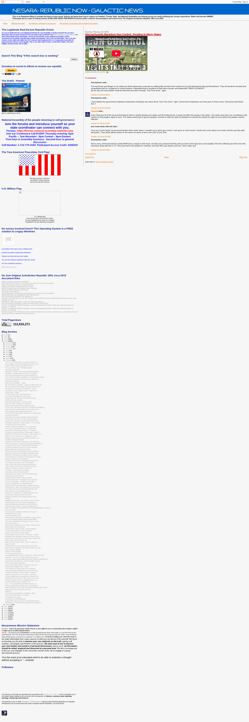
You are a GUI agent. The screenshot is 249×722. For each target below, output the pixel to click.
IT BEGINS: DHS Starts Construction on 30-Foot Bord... (22, 441)
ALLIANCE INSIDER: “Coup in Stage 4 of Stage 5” (21, 572)
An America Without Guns (13, 515)
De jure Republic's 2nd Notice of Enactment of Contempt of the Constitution (28, 293)
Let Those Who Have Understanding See (18, 394)
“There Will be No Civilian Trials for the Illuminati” (20, 568)
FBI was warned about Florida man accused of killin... (22, 586)
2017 (6, 606)
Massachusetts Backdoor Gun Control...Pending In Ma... (23, 525)
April (7, 356)
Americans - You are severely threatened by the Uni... (22, 557)
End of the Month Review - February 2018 (18, 402)
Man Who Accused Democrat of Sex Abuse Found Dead (22, 538)
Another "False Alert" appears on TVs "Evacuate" (20, 426)
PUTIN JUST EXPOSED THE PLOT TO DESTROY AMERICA (24, 407)
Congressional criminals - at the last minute (18, 477)
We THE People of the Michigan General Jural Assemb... (23, 386)
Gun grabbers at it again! (13, 597)
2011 (6, 619)
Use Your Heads (10, 510)
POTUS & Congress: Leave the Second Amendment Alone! (23, 443)
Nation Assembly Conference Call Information (18, 285)
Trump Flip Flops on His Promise (15, 424)
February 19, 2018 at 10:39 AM (100, 136)
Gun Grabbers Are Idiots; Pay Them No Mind (19, 462)
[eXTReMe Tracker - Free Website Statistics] (4, 715)
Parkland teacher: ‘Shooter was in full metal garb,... (21, 398)
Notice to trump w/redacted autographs (15, 281)
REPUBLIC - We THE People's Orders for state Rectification (22, 302)
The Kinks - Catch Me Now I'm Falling (17, 470)
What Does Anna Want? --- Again (15, 383)
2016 (6, 609)
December (9, 343)
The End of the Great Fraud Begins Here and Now (21, 479)
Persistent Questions (11, 415)
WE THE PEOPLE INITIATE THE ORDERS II (17, 297)
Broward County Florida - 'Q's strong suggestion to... (21, 506)
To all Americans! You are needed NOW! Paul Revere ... (22, 445)
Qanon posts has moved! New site (16, 540)
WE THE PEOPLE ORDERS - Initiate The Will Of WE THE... (24, 385)
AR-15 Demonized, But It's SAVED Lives (17, 582)
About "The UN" (10, 544)
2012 (6, 617)
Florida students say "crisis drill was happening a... (21, 502)
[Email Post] (106, 72)
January (8, 604)
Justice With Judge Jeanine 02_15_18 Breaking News (22, 601)
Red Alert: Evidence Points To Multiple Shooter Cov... (21, 580)
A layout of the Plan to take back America (18, 589)
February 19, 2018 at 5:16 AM (100, 123)
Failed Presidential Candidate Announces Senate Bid (21, 570)
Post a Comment (90, 153)
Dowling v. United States (31, 702)
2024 (6, 335)
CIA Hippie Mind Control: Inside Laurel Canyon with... (21, 546)
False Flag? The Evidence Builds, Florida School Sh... (22, 417)
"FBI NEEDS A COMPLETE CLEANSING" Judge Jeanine (23, 517)
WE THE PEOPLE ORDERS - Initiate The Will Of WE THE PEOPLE (25, 303)
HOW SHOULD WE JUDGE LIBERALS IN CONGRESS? (23, 413)
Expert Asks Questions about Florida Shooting (19, 405)
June (7, 352)
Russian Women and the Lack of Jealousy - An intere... (22, 534)
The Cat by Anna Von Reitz (13, 553)
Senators (8, 498)
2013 (6, 615)
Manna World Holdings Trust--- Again (16, 566)
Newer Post (89, 157)
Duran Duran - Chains (12, 392)
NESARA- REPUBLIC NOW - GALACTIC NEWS (77, 10)
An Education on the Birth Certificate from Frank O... (21, 512)
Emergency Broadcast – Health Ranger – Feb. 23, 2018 (22, 423)
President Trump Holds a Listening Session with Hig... (22, 460)
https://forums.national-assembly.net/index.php (45, 130)
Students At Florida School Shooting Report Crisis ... (21, 496)
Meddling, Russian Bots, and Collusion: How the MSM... (22, 500)
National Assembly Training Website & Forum (17, 286)
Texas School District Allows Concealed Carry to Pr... (21, 565)
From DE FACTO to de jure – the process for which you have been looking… (28, 283)
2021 (6, 337)
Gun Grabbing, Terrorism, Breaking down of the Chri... (22, 364)
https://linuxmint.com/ (9, 267)
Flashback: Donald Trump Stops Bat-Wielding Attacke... (22, 371)
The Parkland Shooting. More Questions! (18, 396)
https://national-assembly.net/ (64, 35)
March (8, 358)
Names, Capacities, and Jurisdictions (17, 459)
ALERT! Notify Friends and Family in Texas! (19, 366)
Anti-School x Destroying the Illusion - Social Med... (21, 430)
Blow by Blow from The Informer (15, 527)
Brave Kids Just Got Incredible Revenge (17, 491)
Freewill (94, 111)
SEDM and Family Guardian (14, 400)
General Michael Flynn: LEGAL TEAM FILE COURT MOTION (24, 555)
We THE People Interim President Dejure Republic (19, 288)
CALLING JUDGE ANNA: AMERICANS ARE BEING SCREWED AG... (27, 559)
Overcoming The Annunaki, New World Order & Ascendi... (23, 548)
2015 (6, 611)
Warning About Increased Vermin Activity (17, 449)
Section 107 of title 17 (51, 694)
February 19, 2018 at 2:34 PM (100, 150)
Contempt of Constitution (10, 291)
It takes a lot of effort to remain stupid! (17, 532)
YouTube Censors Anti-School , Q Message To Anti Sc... (22, 432)
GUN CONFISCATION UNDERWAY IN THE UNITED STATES (24, 377)
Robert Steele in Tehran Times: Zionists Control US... (21, 542)
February (9, 360)
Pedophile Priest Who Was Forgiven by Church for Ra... (22, 536)
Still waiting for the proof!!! (13, 513)
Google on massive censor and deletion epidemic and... (22, 438)
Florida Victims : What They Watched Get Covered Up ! (22, 487)
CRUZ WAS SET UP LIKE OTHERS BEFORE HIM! (21, 489)
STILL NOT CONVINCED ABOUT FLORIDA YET (20, 428)
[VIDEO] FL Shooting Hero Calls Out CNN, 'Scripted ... (22, 455)
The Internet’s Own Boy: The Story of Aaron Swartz (21, 419)
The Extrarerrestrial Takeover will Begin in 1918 (20, 593)
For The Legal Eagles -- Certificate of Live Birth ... (20, 481)
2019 (6, 339)
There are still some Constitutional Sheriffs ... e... (20, 411)
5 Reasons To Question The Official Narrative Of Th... (22, 493)
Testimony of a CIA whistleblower (15, 599)
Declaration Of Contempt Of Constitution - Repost (20, 388)
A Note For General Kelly (13, 551)
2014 (6, 613)
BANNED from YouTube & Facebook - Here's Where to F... (23, 434)
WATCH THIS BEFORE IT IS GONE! (17, 595)
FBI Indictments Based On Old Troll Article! (18, 531)
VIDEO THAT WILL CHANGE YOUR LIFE (18, 468)
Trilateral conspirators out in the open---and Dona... (21, 574)
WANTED (8, 591)
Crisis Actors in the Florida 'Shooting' (16, 472)
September (9, 349)
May (7, 354)
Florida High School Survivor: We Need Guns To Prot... (22, 578)
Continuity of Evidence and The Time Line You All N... (21, 447)
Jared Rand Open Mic (12, 370)
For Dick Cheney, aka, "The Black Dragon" (18, 368)
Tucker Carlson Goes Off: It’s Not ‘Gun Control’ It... (21, 466)
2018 (6, 341)
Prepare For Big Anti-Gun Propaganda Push (19, 483)
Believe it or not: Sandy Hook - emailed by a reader (21, 436)
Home (5, 23)
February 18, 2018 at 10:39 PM (100, 108)
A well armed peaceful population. (15, 563)
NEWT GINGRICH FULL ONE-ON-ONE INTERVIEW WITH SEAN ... (27, 587)
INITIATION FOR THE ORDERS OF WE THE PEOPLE (20, 295)
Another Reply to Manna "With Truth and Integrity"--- (21, 529)
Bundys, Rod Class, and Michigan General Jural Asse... (22, 451)
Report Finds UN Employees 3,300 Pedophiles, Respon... (23, 561)
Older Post (243, 157)
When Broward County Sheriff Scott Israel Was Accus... (22, 409)
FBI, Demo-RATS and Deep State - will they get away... (22, 485)
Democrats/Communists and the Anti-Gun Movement (21, 379)
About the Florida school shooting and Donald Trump (21, 453)
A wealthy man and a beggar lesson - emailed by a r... (22, 390)
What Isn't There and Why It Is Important (18, 404)
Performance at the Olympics (14, 476)
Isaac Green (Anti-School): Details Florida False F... (21, 464)
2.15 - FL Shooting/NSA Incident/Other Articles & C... (21, 584)
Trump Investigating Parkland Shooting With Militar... (21, 519)
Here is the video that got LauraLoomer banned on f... (22, 375)
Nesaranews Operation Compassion (42, 23)
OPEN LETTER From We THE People (15, 290)
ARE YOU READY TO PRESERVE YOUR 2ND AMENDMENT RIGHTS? (28, 508)
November (9, 345)
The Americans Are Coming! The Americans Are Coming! (23, 457)
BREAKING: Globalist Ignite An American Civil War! (21, 373)
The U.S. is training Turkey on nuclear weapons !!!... (21, 362)
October (8, 347)
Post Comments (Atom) (104, 162)
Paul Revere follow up (12, 381)
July (7, 350)
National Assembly (18, 23)
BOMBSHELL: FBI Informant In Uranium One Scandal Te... (23, 602)
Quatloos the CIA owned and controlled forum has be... (22, 421)
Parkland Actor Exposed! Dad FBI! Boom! (18, 495)
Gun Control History (11, 523)
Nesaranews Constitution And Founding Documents (79, 23)
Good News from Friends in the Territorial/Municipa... (21, 474)
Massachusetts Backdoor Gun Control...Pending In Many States (123, 34)
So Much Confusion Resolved (14, 440)
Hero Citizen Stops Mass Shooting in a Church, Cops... (22, 521)
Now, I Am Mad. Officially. (13, 550)
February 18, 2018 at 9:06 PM (100, 94)
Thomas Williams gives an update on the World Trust (21, 576)
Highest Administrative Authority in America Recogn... (21, 504)
